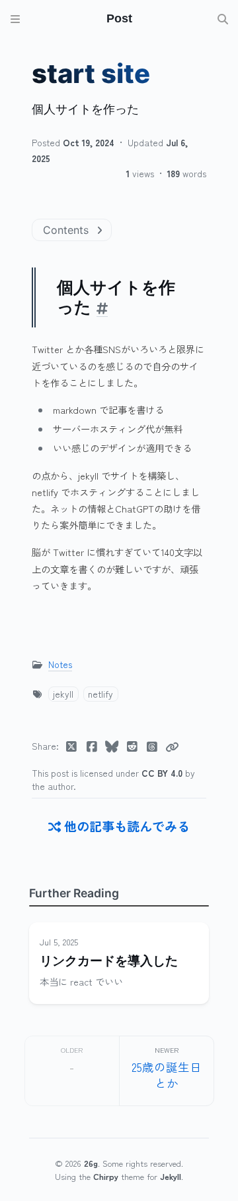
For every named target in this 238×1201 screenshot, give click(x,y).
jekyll (63, 693)
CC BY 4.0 (163, 772)
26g (91, 1163)
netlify (100, 693)
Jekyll (170, 1176)
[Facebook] (92, 746)
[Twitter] (71, 746)
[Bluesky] (112, 746)
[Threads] (152, 746)
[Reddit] (132, 746)
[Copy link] (171, 746)
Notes (60, 664)
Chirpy (105, 1176)
